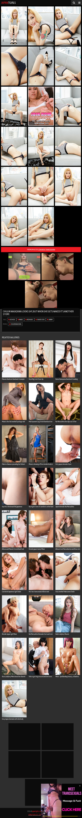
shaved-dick (41, 319)
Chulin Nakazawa (16, 324)
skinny (50, 319)
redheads (30, 319)
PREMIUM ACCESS (41, 250)
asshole (12, 319)
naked (21, 319)
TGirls (8, 2)
